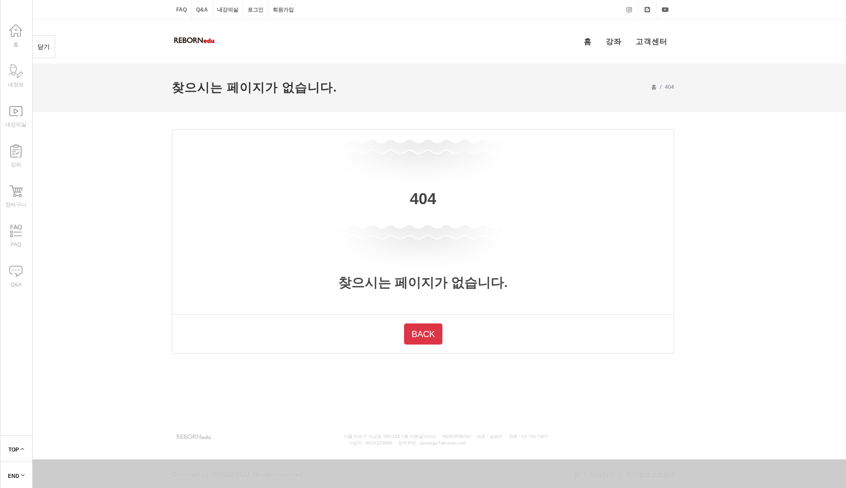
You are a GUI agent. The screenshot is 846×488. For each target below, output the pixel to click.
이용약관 (602, 473)
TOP (14, 450)
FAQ (181, 10)
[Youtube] (665, 9)
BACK (423, 334)
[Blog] (647, 9)
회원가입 (283, 10)
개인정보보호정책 (649, 473)
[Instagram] (629, 9)
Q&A (202, 10)
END (14, 476)
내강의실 (227, 10)
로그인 (255, 10)
